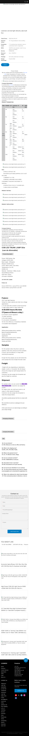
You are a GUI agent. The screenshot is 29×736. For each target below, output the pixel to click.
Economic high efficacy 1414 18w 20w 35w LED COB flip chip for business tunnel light (14, 565)
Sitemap (20, 733)
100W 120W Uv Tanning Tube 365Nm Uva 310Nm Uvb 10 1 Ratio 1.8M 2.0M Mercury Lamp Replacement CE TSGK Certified (13, 632)
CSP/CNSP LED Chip (17, 544)
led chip (11, 84)
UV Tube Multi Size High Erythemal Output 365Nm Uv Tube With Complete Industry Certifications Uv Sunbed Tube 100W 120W (14, 609)
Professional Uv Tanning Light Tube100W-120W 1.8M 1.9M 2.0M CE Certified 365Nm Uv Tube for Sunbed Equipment (13, 654)
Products (26, 544)
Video (2, 673)
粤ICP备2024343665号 (13, 733)
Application (3, 671)
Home (2, 666)
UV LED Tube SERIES (6, 544)
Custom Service (4, 670)
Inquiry (5, 64)
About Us (3, 677)
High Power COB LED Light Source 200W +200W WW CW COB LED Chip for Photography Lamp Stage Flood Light (13, 587)
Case (2, 675)
